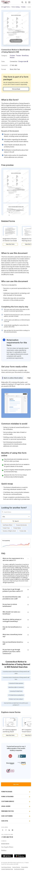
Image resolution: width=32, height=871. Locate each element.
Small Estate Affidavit (7, 525)
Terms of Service (16, 867)
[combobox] (16, 512)
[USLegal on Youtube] (12, 830)
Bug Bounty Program (19, 869)
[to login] (25, 2)
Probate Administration (21, 525)
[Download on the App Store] (7, 855)
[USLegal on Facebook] (6, 830)
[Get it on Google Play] (20, 855)
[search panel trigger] (22, 2)
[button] (29, 2)
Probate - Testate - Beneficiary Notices (19, 56)
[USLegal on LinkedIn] (9, 830)
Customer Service (7, 801)
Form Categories (7, 796)
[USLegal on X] (2, 830)
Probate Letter (23, 531)
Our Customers (7, 816)
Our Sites (4, 821)
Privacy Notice (24, 867)
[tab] (12, 378)
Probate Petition (17, 528)
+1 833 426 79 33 (7, 837)
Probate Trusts (6, 528)
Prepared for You (7, 811)
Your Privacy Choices (6, 867)
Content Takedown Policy (7, 869)
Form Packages (6, 792)
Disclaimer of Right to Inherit (9, 531)
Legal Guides (5, 806)
